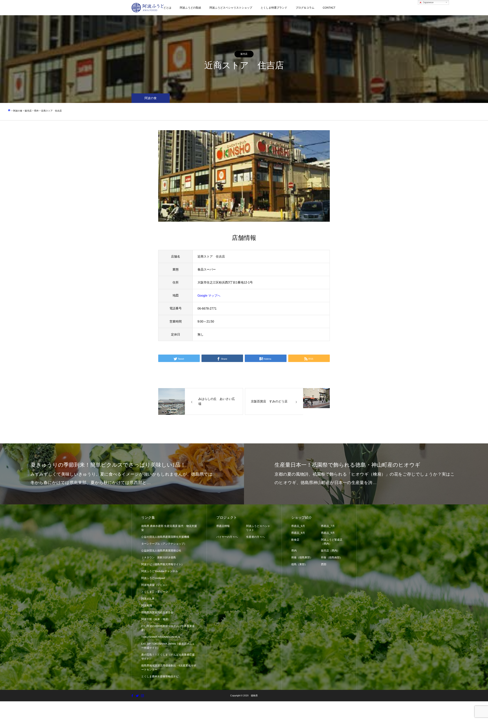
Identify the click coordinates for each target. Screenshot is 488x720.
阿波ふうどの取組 (190, 7)
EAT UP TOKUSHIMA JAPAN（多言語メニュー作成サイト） (168, 645)
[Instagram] (142, 696)
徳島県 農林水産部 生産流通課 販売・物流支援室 (169, 527)
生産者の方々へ (255, 536)
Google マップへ (208, 295)
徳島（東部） (299, 564)
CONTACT (329, 7)
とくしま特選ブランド (274, 7)
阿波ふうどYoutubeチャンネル (159, 571)
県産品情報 (223, 525)
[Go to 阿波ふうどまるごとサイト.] (9, 110)
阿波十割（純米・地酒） (156, 619)
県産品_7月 (328, 525)
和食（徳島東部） (302, 557)
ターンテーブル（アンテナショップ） (164, 543)
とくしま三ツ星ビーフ (154, 591)
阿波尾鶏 (146, 605)
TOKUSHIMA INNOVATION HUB (160, 636)
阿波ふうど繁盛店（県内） (331, 541)
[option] (244, 176)
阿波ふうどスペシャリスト (258, 527)
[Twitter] (137, 696)
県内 (294, 550)
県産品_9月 (328, 532)
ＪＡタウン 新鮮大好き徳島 (158, 557)
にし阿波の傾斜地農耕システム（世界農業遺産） (168, 628)
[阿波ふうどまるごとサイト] (148, 7)
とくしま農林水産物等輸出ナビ (160, 676)
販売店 (244, 54)
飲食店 (295, 539)
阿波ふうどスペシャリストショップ (230, 7)
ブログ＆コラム (305, 7)
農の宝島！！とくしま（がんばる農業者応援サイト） (168, 656)
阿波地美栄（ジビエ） (154, 584)
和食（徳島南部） (331, 557)
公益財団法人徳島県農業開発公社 (161, 550)
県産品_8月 (298, 532)
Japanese (427, 2)
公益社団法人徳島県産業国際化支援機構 (165, 536)
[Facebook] (132, 696)
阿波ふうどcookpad (153, 578)
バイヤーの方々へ (227, 536)
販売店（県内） (330, 550)
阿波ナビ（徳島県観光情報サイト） (162, 564)
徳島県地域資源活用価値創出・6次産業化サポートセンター (168, 667)
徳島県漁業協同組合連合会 (157, 612)
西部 (323, 564)
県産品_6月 (298, 525)
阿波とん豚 (148, 598)
